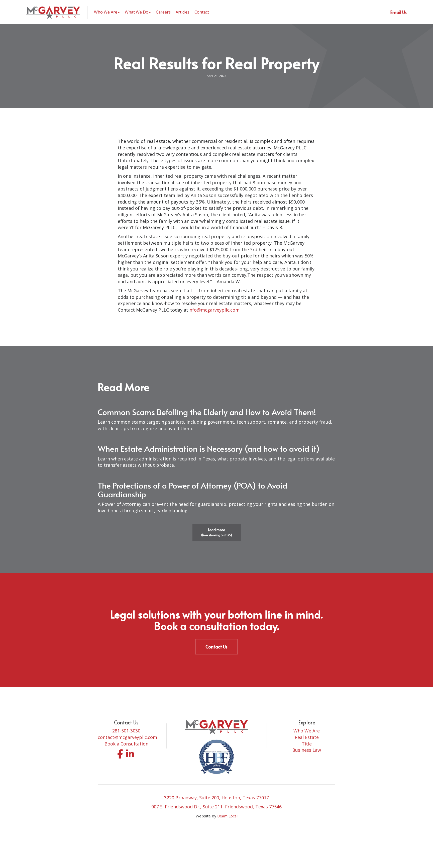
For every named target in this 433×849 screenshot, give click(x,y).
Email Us (398, 12)
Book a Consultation (126, 744)
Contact (201, 12)
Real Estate (307, 737)
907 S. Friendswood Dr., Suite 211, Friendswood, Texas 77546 (216, 807)
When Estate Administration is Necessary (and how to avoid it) (208, 448)
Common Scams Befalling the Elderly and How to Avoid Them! (207, 411)
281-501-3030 (126, 731)
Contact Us (216, 646)
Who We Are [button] (105, 12)
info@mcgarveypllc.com (214, 310)
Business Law (306, 750)
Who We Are (306, 731)
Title (307, 744)
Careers (163, 12)
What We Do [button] (136, 12)
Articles (182, 12)
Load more (216, 532)
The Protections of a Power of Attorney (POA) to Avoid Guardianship (192, 490)
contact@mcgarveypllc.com (127, 737)
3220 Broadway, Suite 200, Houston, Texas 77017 (216, 798)
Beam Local (227, 815)
